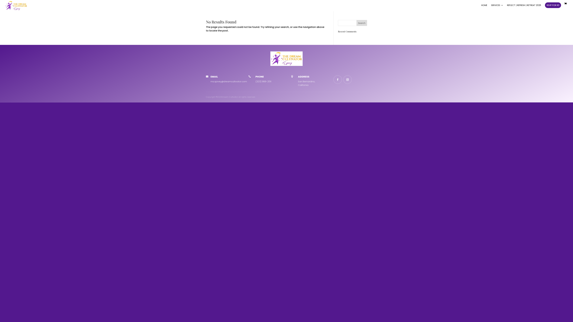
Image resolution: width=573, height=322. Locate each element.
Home (484, 5)
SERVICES (495, 5)
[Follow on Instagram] (347, 79)
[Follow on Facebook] (337, 79)
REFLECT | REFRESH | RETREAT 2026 (524, 5)
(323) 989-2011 (263, 81)
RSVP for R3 (553, 5)
